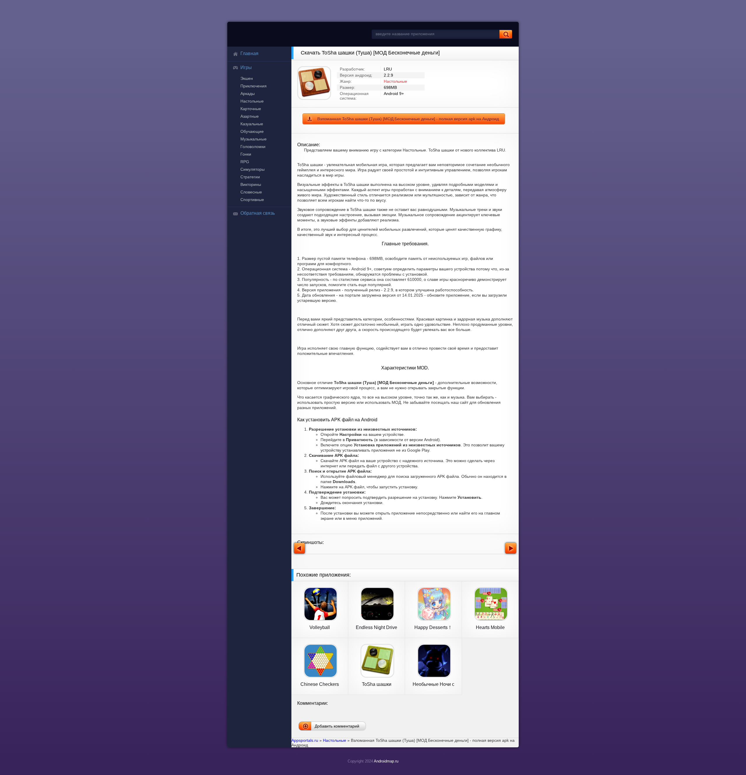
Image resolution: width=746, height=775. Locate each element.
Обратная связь (257, 213)
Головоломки (252, 146)
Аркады (247, 93)
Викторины (250, 184)
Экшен (246, 78)
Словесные (251, 192)
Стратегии (250, 177)
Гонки (245, 154)
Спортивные (252, 199)
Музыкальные (253, 139)
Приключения (253, 86)
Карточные (250, 108)
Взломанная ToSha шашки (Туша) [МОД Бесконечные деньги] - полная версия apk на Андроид (408, 119)
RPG (244, 161)
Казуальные (251, 123)
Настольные (252, 101)
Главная (249, 53)
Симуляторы (252, 169)
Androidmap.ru (386, 761)
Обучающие (252, 131)
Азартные (249, 116)
